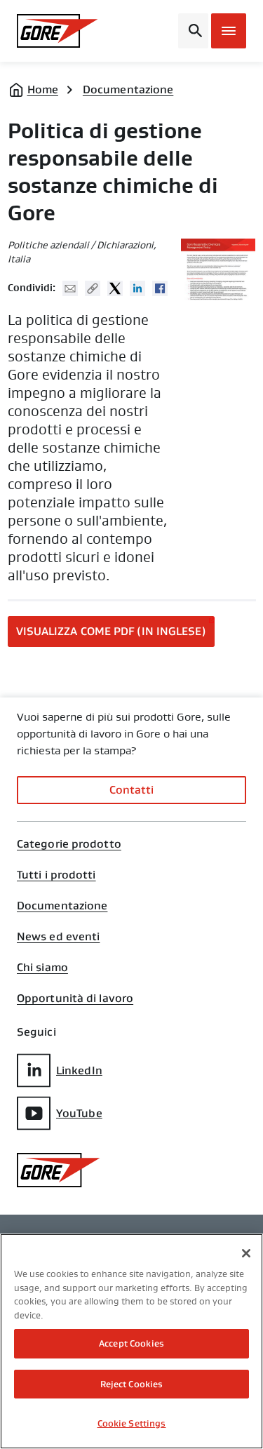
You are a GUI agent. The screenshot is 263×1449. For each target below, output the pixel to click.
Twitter (115, 288)
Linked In (137, 288)
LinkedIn (79, 1070)
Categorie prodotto (69, 844)
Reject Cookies (131, 1384)
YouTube (79, 1113)
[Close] (246, 1253)
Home (42, 89)
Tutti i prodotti (56, 875)
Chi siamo (42, 967)
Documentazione (128, 89)
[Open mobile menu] (228, 30)
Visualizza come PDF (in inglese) (111, 631)
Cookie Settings (131, 1423)
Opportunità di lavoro (75, 998)
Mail (70, 288)
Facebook (160, 288)
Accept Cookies (131, 1343)
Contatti (131, 790)
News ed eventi (58, 936)
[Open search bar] (193, 30)
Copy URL (92, 288)
